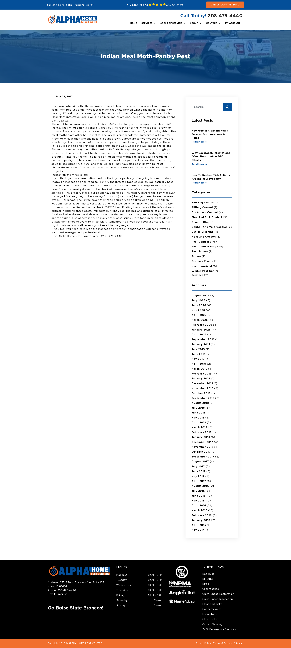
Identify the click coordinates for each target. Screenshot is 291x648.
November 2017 (202, 447)
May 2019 (198, 359)
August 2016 (200, 486)
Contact (211, 23)
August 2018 (200, 403)
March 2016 (199, 510)
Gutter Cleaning (203, 232)
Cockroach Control (205, 212)
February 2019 (202, 374)
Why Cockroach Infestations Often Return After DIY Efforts (211, 157)
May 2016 (198, 501)
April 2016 (199, 505)
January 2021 (201, 344)
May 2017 (198, 476)
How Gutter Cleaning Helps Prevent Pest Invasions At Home (210, 134)
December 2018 (202, 383)
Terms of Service (222, 643)
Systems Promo (202, 261)
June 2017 (199, 471)
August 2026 (200, 295)
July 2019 (198, 349)
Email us (61, 594)
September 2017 (203, 457)
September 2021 (203, 339)
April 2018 (199, 422)
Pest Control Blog (204, 246)
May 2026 (198, 310)
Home (133, 23)
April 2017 (199, 481)
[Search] (227, 107)
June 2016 (199, 496)
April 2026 (199, 315)
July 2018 (198, 408)
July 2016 (198, 491)
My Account (232, 23)
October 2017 (201, 452)
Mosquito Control (204, 237)
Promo (196, 256)
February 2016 (202, 515)
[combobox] (207, 107)
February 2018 (202, 432)
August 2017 (200, 461)
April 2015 (199, 525)
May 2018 (198, 418)
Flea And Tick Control (207, 217)
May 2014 (198, 530)
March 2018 (199, 427)
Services (146, 23)
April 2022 (199, 334)
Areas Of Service (171, 23)
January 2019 (201, 378)
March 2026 (200, 320)
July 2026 (198, 300)
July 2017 (198, 466)
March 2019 (199, 369)
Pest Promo (200, 251)
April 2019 (199, 364)
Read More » (199, 142)
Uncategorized (202, 266)
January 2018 (201, 437)
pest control (200, 242)
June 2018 (199, 413)
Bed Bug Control (203, 202)
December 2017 (202, 442)
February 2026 (202, 325)
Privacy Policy (203, 643)
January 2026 (201, 330)
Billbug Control (202, 207)
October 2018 (201, 393)
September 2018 (203, 398)
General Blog (201, 222)
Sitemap (238, 643)
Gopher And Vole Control (209, 227)
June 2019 (199, 354)
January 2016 (201, 520)
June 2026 (199, 305)
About (194, 23)
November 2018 (202, 388)
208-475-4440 (225, 16)
